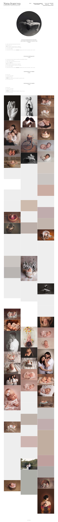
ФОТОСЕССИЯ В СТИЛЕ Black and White (48, 5)
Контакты (52, 4)
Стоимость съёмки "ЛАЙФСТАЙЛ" (49, 3)
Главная (30, 3)
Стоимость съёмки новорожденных (38, 3)
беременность (47, 4)
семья (42, 4)
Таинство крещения (37, 4)
